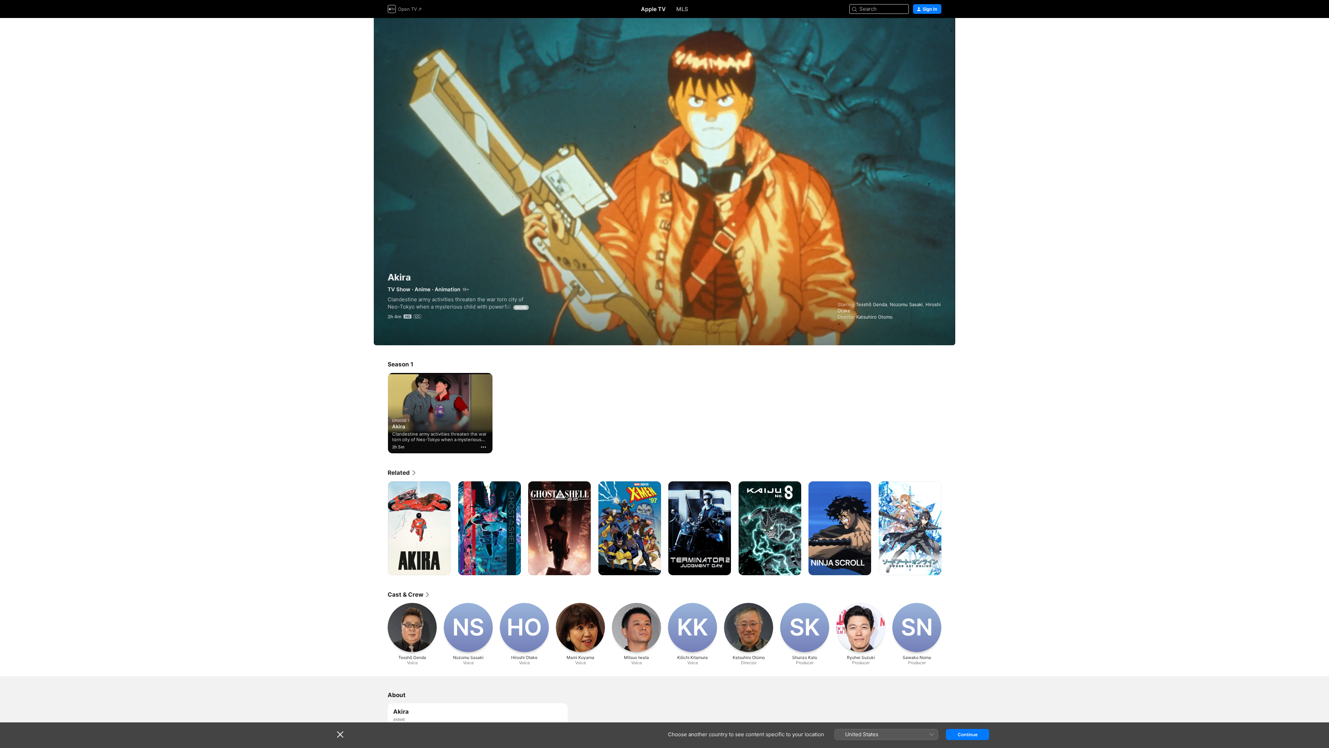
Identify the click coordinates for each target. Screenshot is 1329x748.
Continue (968, 734)
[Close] (340, 734)
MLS (682, 9)
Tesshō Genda (871, 304)
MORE (521, 307)
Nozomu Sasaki (906, 304)
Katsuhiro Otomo (874, 317)
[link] (402, 473)
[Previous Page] (381, 528)
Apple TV (653, 9)
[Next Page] (948, 528)
